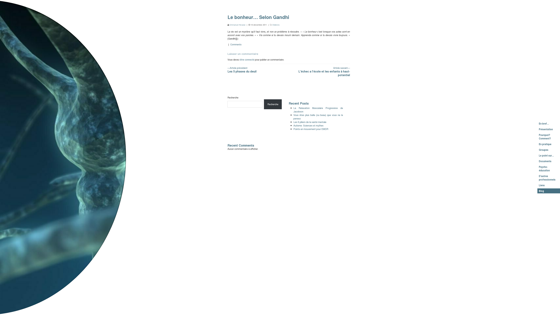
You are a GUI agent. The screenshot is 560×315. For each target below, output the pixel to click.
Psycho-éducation (544, 168)
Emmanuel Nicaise (237, 24)
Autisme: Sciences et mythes (308, 125)
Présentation (546, 129)
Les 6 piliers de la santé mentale (309, 122)
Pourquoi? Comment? (545, 136)
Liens (542, 185)
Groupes (543, 150)
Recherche (233, 97)
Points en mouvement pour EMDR (310, 129)
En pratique (545, 144)
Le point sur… (546, 155)
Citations (275, 24)
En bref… (544, 123)
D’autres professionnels (547, 177)
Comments (236, 44)
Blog (541, 191)
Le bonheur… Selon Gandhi (258, 17)
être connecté (247, 59)
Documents (545, 161)
